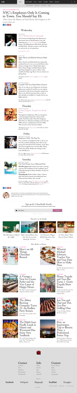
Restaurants (29, 5)
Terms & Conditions (70, 386)
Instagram (24, 382)
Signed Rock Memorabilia (23, 51)
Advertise (21, 370)
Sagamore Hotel (33, 127)
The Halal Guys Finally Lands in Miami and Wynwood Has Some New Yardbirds (27, 328)
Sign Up (57, 210)
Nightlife (37, 5)
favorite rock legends (33, 42)
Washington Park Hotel (36, 153)
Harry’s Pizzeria (40, 77)
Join (37, 370)
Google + (67, 382)
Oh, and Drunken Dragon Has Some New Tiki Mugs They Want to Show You (27, 340)
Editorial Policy (61, 386)
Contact (20, 365)
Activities (43, 5)
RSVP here (32, 101)
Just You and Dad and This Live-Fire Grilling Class (64, 304)
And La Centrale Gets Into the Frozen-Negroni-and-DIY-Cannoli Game (65, 291)
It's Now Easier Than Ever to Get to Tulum (66, 236)
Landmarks (54, 374)
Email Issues (21, 372)
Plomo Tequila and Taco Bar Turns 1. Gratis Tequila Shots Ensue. (65, 282)
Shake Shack (32, 77)
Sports (51, 1)
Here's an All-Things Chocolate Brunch (26, 253)
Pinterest (39, 382)
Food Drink (29, 1)
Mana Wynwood (41, 100)
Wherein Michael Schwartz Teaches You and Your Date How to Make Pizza (64, 257)
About (38, 365)
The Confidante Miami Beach (38, 181)
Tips (19, 368)
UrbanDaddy (3, 2)
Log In (74, 1)
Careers (38, 368)
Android (38, 374)
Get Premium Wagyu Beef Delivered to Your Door (47, 237)
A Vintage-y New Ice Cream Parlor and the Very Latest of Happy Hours (27, 282)
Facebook (10, 382)
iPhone (38, 372)
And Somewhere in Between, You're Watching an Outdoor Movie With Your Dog (64, 340)
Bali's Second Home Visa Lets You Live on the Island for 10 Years (29, 237)
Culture (46, 1)
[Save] (10, 25)
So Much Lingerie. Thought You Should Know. (32, 111)
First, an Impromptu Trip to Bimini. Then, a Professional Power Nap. (65, 328)
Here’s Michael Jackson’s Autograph (30, 36)
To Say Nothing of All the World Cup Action (64, 312)
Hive (35, 100)
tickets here (41, 184)
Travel (40, 1)
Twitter (53, 382)
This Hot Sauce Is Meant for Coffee (11, 236)
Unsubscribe (21, 374)
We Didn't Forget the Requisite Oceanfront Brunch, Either (27, 291)
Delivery (57, 1)
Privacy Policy (37, 387)
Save (8, 25)
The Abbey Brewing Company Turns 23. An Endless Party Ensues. (28, 305)
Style (35, 1)
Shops (49, 5)
